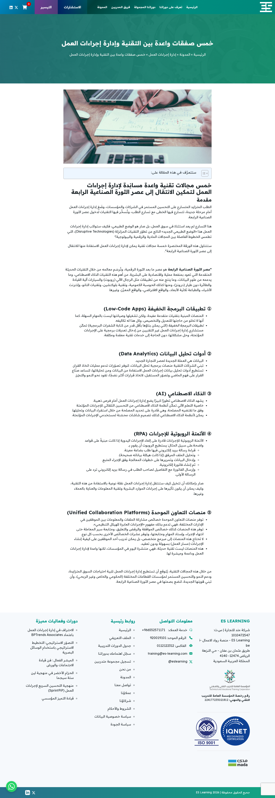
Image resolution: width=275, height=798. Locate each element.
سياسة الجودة (121, 724)
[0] (24, 7)
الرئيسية (191, 7)
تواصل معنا (123, 685)
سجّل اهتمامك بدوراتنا (114, 653)
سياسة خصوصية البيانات (112, 716)
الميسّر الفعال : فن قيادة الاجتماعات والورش (56, 662)
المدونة (102, 7)
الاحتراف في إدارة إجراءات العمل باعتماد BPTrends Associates (51, 632)
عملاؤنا (126, 693)
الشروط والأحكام (119, 708)
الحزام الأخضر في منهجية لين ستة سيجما (52, 675)
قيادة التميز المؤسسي (58, 698)
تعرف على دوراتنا (170, 7)
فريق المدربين (120, 7)
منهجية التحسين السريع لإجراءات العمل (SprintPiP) (50, 688)
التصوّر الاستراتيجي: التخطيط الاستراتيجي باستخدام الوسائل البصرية (52, 647)
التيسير (46, 7)
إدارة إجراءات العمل (162, 54)
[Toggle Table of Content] (202, 173)
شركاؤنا (125, 701)
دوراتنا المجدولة (144, 7)
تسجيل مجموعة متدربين (112, 661)
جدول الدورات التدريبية (114, 646)
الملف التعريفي (120, 638)
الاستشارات (72, 7)
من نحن (125, 669)
